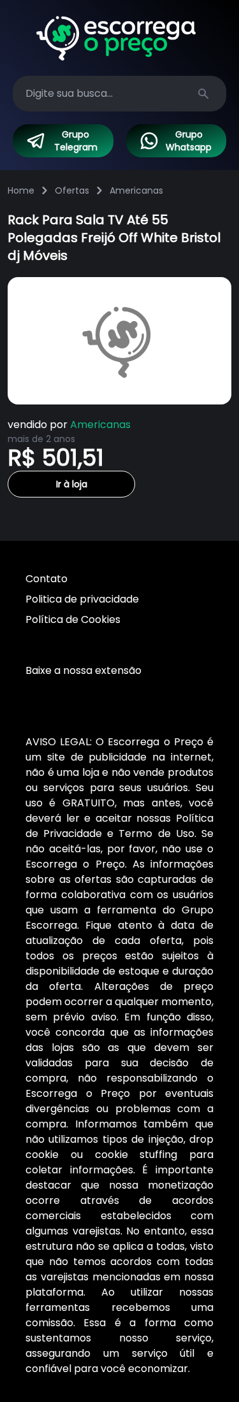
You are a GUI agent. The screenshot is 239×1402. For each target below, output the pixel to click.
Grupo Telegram (76, 141)
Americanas (136, 190)
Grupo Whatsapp (189, 141)
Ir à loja (71, 484)
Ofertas (72, 190)
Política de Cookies (72, 619)
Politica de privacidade (82, 599)
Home (21, 190)
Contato (46, 578)
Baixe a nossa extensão (83, 670)
